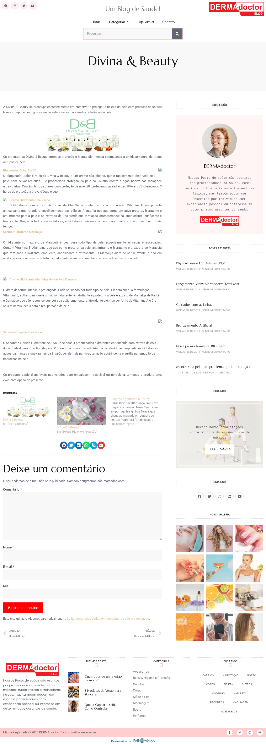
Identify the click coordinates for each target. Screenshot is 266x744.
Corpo (137, 690)
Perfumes (139, 716)
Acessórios (141, 671)
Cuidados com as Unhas (194, 304)
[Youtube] (33, 6)
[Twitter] (24, 6)
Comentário (12, 489)
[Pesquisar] (177, 33)
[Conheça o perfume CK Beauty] (137, 411)
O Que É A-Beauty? (69, 427)
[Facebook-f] (230, 733)
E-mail (8, 567)
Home (96, 22)
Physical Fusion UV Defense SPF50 (201, 263)
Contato (168, 22)
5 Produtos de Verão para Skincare (103, 692)
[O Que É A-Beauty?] (81, 411)
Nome (8, 547)
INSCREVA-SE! (219, 449)
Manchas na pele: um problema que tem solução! (213, 367)
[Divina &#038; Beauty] (28, 407)
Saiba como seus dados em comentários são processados (108, 618)
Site (6, 586)
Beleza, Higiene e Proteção (151, 678)
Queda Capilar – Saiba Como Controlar (101, 706)
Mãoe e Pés (141, 697)
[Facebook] (6, 6)
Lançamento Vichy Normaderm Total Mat (207, 284)
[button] (64, 445)
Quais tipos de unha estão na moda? (103, 678)
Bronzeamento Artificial (194, 325)
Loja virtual (146, 22)
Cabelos (138, 684)
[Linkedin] (229, 496)
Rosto (137, 709)
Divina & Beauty (13, 419)
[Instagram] (14, 6)
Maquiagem (141, 703)
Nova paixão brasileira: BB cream (200, 346)
